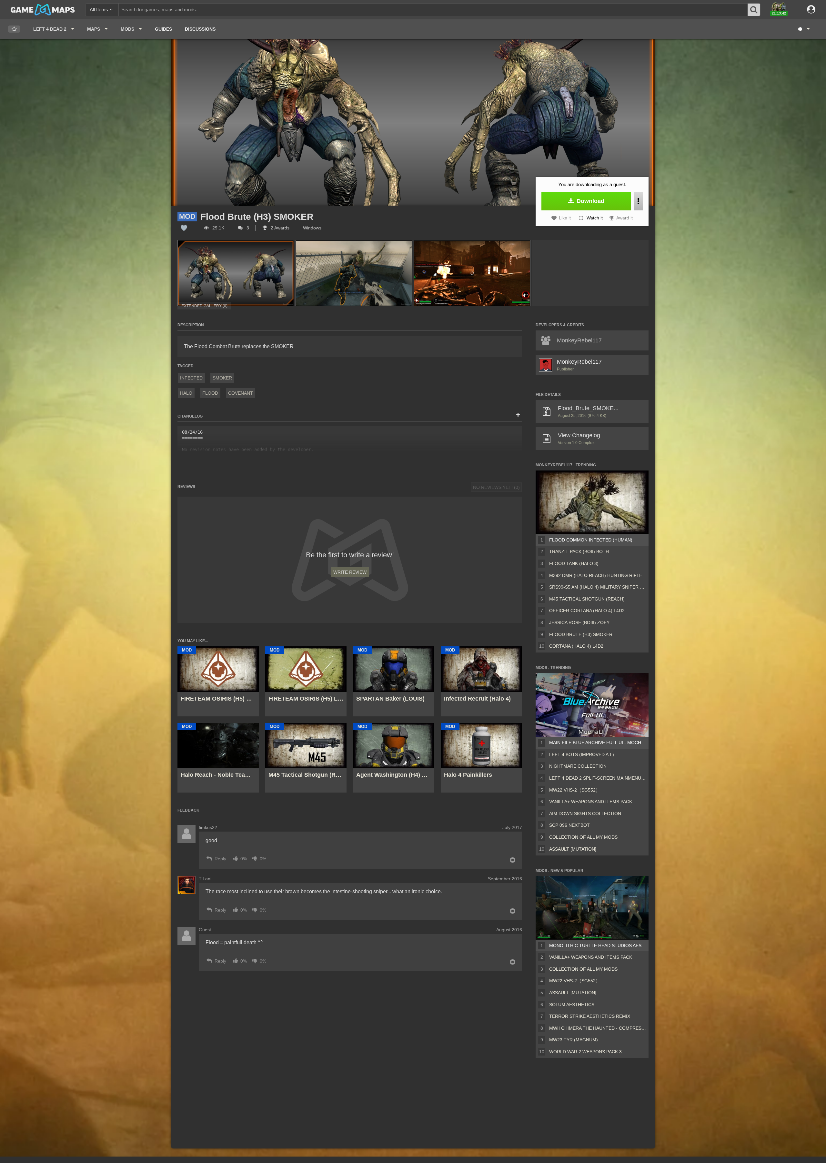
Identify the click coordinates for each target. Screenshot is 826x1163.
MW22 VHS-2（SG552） (574, 790)
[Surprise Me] (803, 29)
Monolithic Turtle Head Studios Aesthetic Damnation (597, 945)
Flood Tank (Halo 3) (574, 563)
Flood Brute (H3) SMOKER (580, 634)
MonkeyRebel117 (579, 362)
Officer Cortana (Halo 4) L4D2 (587, 610)
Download (589, 201)
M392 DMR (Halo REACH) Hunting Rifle (595, 575)
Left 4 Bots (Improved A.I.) (581, 754)
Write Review (350, 572)
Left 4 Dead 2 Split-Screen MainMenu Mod (597, 778)
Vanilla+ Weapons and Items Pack (590, 801)
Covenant (240, 393)
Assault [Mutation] (572, 849)
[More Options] (638, 201)
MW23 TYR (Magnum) (573, 1039)
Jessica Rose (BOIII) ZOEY (579, 622)
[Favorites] (14, 29)
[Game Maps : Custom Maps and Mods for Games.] (43, 9)
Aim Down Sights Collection (585, 813)
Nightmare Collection (578, 766)
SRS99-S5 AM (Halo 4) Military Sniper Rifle (597, 587)
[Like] (183, 227)
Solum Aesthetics (571, 1004)
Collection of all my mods (583, 837)
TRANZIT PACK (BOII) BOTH (579, 551)
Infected (191, 377)
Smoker (222, 377)
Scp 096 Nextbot (569, 825)
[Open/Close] (518, 415)
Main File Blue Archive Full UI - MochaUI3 (597, 742)
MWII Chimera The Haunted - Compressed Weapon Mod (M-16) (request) (597, 1028)
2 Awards (279, 227)
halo (186, 393)
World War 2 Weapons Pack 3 (585, 1051)
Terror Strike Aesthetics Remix (589, 1016)
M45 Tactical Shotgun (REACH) (587, 599)
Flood (210, 393)
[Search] (754, 9)
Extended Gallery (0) (204, 306)
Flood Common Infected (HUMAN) (590, 539)
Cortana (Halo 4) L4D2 (576, 646)
